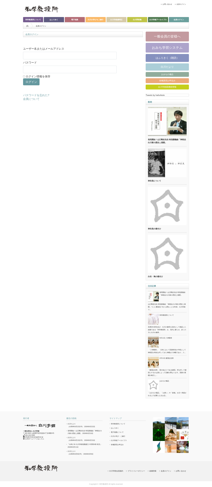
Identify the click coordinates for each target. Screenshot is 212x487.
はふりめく (54, 20)
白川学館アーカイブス (158, 20)
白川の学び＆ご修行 (95, 20)
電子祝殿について (117, 432)
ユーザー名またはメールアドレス (43, 48)
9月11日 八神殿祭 (166, 338)
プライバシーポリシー (136, 471)
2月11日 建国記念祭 (167, 358)
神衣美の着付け (154, 229)
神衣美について (154, 181)
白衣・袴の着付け (155, 276)
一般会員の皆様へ (167, 36)
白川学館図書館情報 (167, 87)
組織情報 (152, 471)
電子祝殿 (74, 20)
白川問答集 (137, 20)
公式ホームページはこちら (34, 439)
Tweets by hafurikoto (155, 95)
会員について (31, 98)
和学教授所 (103, 484)
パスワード (30, 62)
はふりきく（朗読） (167, 57)
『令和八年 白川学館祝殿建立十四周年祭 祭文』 (85, 444)
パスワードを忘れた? (36, 95)
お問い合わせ (167, 4)
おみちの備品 (167, 74)
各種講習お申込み (167, 80)
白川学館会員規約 (116, 471)
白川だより (167, 66)
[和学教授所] (41, 9)
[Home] (27, 26)
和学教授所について (33, 20)
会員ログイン (181, 4)
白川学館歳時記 (116, 20)
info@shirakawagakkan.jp (34, 437)
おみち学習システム (167, 48)
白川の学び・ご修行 (118, 436)
